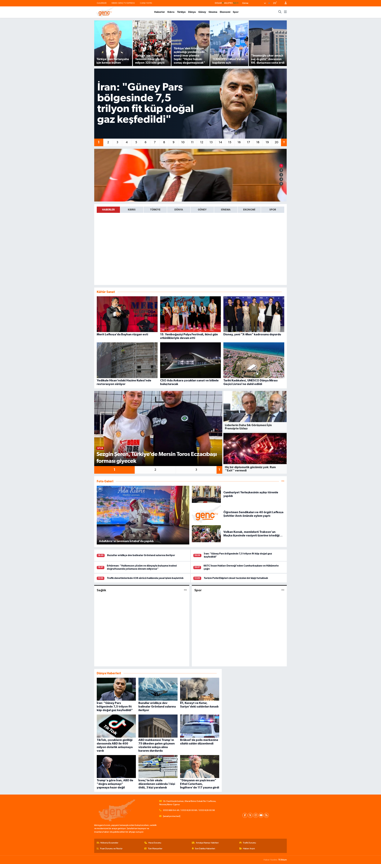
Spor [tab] (272, 209)
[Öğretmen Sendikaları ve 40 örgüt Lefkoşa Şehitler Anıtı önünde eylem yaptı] (206, 514)
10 (183, 142)
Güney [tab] (202, 209)
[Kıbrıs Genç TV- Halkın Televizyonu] (105, 12)
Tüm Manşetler (155, 848)
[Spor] (282, 590)
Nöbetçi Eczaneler (109, 843)
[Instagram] (255, 815)
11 (192, 142)
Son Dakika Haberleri (205, 848)
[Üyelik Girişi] (284, 3)
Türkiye (181, 12)
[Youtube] (261, 815)
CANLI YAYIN (146, 3)
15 (229, 142)
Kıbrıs (170, 12)
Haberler (159, 12)
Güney (202, 12)
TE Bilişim (282, 860)
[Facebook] (244, 815)
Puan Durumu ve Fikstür (111, 848)
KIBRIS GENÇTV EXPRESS (123, 3)
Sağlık (101, 590)
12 (201, 142)
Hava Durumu (154, 843)
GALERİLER (102, 3)
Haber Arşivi (249, 848)
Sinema (213, 12)
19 (267, 142)
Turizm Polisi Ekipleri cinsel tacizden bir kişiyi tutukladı (236, 578)
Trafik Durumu (249, 843)
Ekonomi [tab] (249, 209)
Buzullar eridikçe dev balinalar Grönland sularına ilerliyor (141, 555)
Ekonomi (225, 12)
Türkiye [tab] (155, 209)
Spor (236, 12)
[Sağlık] (185, 590)
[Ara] (280, 12)
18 (257, 142)
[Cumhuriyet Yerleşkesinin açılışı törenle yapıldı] (206, 494)
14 (220, 142)
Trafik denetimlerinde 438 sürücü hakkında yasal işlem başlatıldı (145, 578)
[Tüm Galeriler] (282, 481)
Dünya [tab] (178, 209)
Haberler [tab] (108, 209)
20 (276, 142)
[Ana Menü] (285, 12)
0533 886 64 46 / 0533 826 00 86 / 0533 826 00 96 (189, 810)
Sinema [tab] (226, 209)
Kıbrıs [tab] (132, 209)
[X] (250, 815)
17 (248, 142)
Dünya (192, 12)
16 (239, 142)
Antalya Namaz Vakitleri (207, 843)
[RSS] (266, 815)
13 (211, 142)
